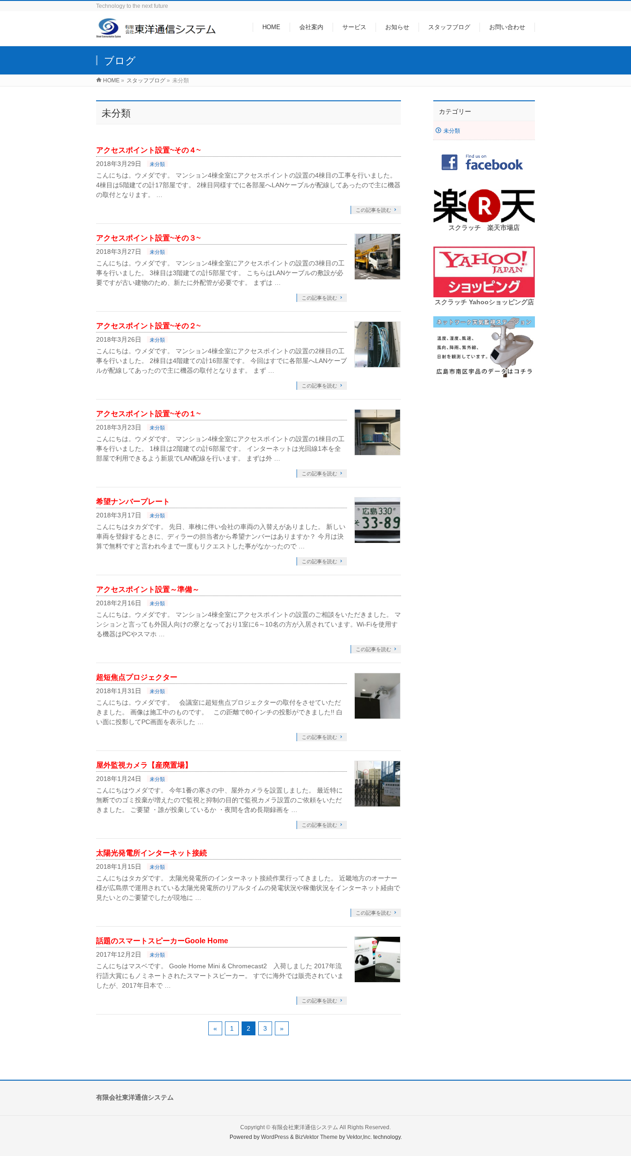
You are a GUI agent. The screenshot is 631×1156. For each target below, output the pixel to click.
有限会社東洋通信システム (305, 1127)
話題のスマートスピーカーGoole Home (162, 941)
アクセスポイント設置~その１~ (148, 414)
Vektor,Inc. (359, 1137)
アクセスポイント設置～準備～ (148, 589)
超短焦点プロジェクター (136, 677)
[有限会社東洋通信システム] (156, 34)
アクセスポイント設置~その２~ (148, 326)
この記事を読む (373, 210)
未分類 (157, 164)
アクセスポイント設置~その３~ (148, 238)
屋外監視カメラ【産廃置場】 (144, 765)
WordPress (275, 1137)
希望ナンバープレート (133, 501)
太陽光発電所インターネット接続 (151, 853)
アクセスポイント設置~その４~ (148, 150)
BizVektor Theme (316, 1137)
